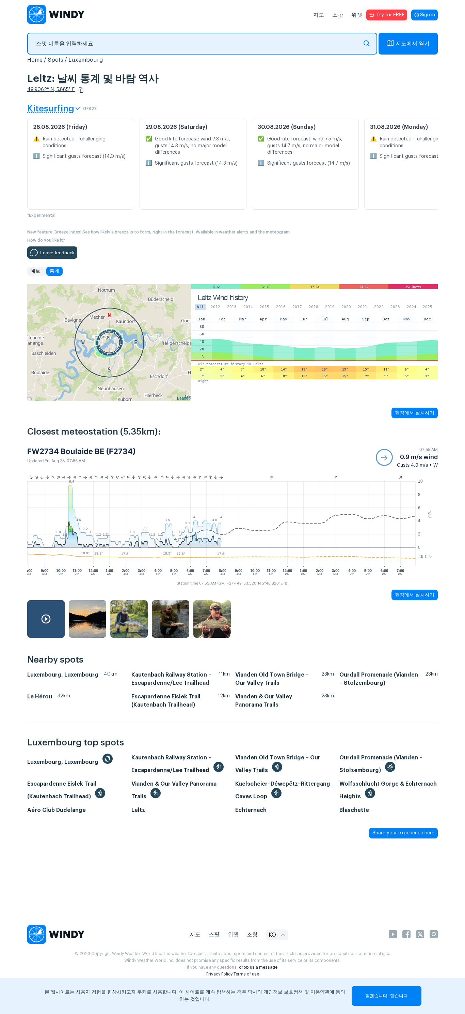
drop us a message (258, 967)
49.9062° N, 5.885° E (51, 89)
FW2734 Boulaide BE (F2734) (81, 451)
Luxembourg (85, 60)
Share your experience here (403, 833)
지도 (318, 15)
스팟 (337, 15)
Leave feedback (57, 252)
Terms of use (246, 974)
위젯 (356, 15)
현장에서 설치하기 (414, 412)
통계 (54, 271)
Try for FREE (390, 15)
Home (35, 60)
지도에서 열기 (413, 43)
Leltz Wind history (223, 298)
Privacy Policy (219, 974)
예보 (35, 271)
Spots (55, 60)
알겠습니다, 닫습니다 (386, 995)
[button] (81, 90)
